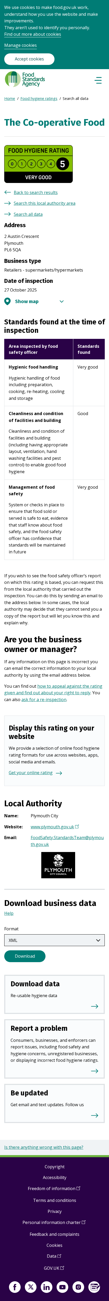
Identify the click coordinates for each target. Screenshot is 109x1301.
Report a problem (39, 1028)
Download (25, 956)
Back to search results (36, 192)
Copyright (55, 1167)
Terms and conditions (54, 1200)
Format (11, 929)
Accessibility (54, 1177)
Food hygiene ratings (38, 98)
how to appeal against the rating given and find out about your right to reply (53, 689)
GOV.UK (54, 1270)
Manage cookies (20, 45)
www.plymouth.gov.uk (54, 827)
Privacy (55, 1211)
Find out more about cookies (32, 34)
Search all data (28, 214)
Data (54, 1258)
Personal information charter (53, 1224)
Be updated (29, 1093)
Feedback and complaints (54, 1234)
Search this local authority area (44, 203)
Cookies (54, 1245)
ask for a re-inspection (43, 699)
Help (8, 913)
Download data (35, 984)
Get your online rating (31, 773)
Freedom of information (54, 1190)
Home (9, 98)
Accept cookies (29, 59)
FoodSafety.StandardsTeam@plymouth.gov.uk (67, 841)
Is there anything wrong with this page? (43, 1147)
